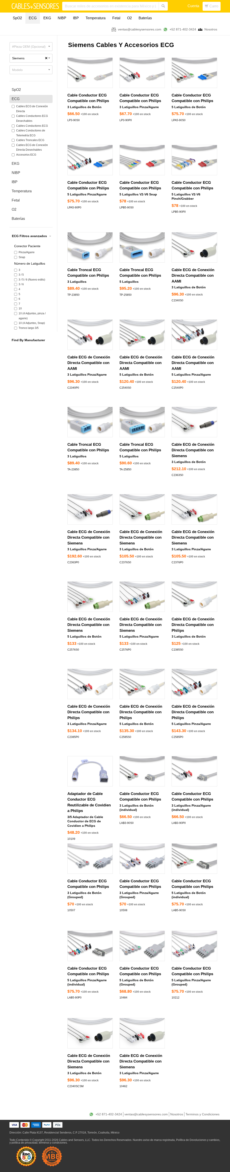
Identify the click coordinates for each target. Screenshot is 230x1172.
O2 (129, 18)
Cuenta (193, 6)
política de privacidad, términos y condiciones (39, 1142)
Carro (213, 6)
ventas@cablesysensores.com (139, 29)
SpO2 (17, 18)
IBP (76, 18)
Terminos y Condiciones (202, 1114)
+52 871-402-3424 (183, 29)
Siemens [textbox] (30, 58)
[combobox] (31, 46)
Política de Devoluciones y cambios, (198, 1140)
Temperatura (96, 18)
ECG (33, 18)
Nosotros (210, 29)
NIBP (62, 18)
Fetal (116, 18)
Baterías (145, 18)
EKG (47, 18)
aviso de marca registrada (159, 1140)
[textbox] (31, 47)
